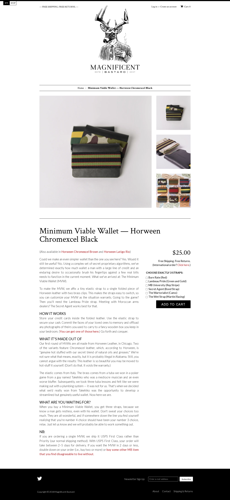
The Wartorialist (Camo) (162, 292)
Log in (154, 6)
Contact (166, 491)
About (156, 491)
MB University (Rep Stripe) (163, 285)
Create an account (168, 6)
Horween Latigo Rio (117, 251)
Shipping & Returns (183, 491)
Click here (183, 265)
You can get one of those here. (79, 331)
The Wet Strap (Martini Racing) (166, 296)
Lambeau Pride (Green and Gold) (167, 281)
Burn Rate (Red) (157, 277)
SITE (6, 3)
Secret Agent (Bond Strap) (163, 289)
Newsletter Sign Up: (134, 479)
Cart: (187, 6)
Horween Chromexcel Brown (79, 251)
